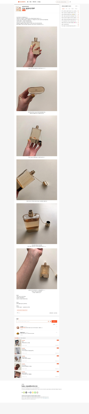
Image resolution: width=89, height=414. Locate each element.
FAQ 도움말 (34, 395)
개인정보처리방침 (26, 395)
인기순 (54, 324)
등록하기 (54, 321)
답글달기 (21, 329)
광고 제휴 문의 (38, 395)
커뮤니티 (34, 1)
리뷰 (30, 1)
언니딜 (39, 1)
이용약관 (23, 395)
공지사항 (31, 395)
